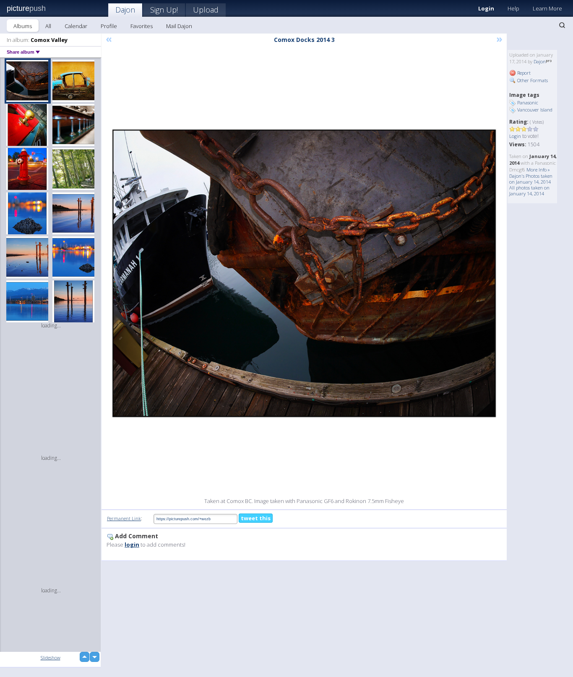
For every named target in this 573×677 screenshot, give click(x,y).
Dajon (125, 10)
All (48, 26)
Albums (22, 26)
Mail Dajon (179, 26)
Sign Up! (164, 10)
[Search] (562, 25)
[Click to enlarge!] (304, 273)
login (132, 544)
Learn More (547, 8)
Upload (206, 10)
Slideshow (50, 657)
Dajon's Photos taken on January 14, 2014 (530, 179)
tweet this (256, 518)
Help (513, 8)
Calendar (76, 26)
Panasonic (527, 102)
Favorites (141, 26)
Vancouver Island (534, 109)
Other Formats (532, 80)
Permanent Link (124, 518)
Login (486, 8)
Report (523, 73)
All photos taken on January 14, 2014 (529, 190)
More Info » (538, 169)
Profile (109, 26)
